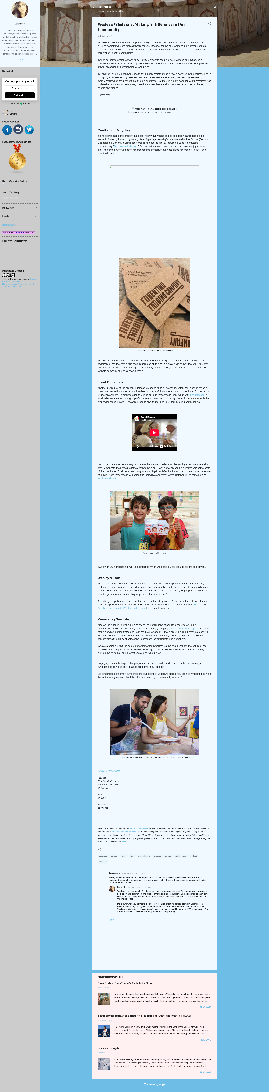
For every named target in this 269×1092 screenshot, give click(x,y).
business (103, 856)
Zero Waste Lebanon (125, 146)
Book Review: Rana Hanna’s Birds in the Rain (125, 983)
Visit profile (20, 59)
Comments (11, 114)
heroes (168, 856)
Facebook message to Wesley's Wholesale (122, 608)
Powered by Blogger (156, 1084)
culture (114, 856)
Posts (9, 111)
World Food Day (107, 478)
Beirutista (106, 6)
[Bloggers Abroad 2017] (3, 184)
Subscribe (20, 95)
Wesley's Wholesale (109, 771)
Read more (205, 1007)
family (123, 856)
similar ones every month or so (126, 831)
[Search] (215, 7)
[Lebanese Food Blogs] (17, 173)
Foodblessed (197, 395)
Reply (111, 920)
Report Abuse (9, 224)
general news (144, 856)
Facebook (177, 112)
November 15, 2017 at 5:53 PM (139, 887)
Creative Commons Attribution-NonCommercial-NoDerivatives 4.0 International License (19, 283)
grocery (157, 856)
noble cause (180, 856)
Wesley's (103, 861)
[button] (209, 24)
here (195, 604)
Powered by (13, 104)
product (193, 856)
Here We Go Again (109, 1048)
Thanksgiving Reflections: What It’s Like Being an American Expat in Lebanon (144, 1016)
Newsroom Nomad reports (184, 628)
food (132, 856)
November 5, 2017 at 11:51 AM (133, 873)
